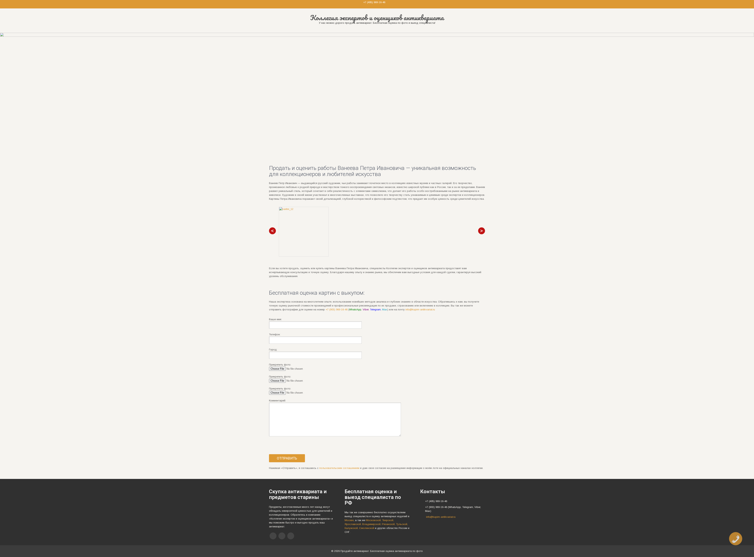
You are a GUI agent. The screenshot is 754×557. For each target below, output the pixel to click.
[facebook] (273, 535)
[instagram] (290, 535)
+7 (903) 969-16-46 (337, 309)
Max (384, 309)
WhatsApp (355, 309)
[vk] (281, 535)
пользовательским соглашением (339, 468)
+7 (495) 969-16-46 (374, 2)
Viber (366, 309)
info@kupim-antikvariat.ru (420, 309)
